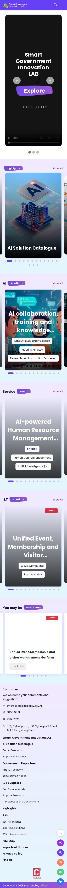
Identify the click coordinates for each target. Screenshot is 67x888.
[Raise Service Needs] (60, 862)
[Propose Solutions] (60, 852)
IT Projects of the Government (21, 801)
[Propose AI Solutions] (60, 842)
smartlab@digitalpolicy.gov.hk (24, 706)
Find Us (8, 860)
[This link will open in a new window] (33, 873)
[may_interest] (33, 643)
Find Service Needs (14, 789)
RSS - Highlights (12, 821)
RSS (5, 815)
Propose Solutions (13, 795)
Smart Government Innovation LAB (27, 738)
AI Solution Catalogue (18, 744)
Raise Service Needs (14, 776)
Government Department (20, 763)
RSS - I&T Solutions (14, 828)
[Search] (55, 5)
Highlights (35, 107)
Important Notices (15, 847)
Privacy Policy (12, 854)
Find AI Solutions (12, 750)
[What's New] (60, 881)
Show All (58, 168)
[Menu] (62, 5)
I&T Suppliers (12, 783)
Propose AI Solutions (14, 756)
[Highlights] (60, 872)
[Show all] (60, 833)
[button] (17, 80)
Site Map (9, 841)
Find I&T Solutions (13, 769)
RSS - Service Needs (14, 834)
